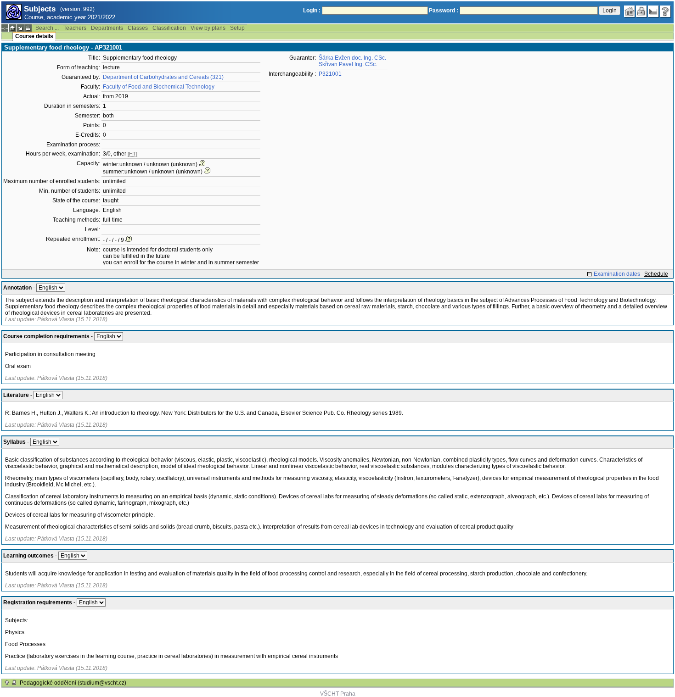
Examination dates (617, 274)
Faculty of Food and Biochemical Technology (158, 87)
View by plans (208, 28)
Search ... (47, 28)
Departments (107, 28)
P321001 (330, 74)
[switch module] (20, 28)
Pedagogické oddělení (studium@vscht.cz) (73, 683)
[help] (665, 11)
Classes (138, 28)
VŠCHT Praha (337, 694)
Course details (34, 36)
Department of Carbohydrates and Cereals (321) (163, 77)
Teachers (74, 28)
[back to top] (7, 682)
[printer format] (28, 28)
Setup (237, 28)
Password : (443, 10)
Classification (169, 28)
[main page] (630, 11)
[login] (641, 11)
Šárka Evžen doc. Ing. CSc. (352, 58)
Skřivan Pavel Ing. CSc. (348, 64)
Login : (312, 10)
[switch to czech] (653, 11)
